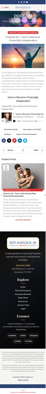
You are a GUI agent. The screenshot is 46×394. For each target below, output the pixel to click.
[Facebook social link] (19, 2)
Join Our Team (23, 305)
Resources (23, 301)
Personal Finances (23, 290)
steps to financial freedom (26, 134)
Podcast (33, 32)
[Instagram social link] (24, 2)
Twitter (23, 335)
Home (5, 21)
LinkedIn (17, 341)
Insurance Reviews (23, 294)
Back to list (23, 150)
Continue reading (23, 220)
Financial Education (13, 190)
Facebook (12, 335)
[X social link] (21, 2)
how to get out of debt (32, 129)
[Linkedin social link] (20, 140)
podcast (13, 21)
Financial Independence (19, 32)
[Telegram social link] (25, 140)
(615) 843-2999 (23, 265)
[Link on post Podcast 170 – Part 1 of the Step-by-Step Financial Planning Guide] (23, 176)
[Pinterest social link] (14, 140)
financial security (11, 129)
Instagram (34, 335)
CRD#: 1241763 (23, 380)
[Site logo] (23, 7)
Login (23, 309)
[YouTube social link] (26, 2)
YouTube (28, 341)
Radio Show (23, 298)
